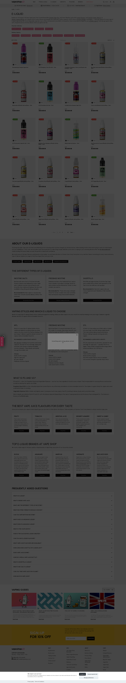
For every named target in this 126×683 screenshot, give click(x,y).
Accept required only (92, 674)
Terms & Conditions (39, 681)
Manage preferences (89, 677)
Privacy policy (31, 681)
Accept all (82, 674)
